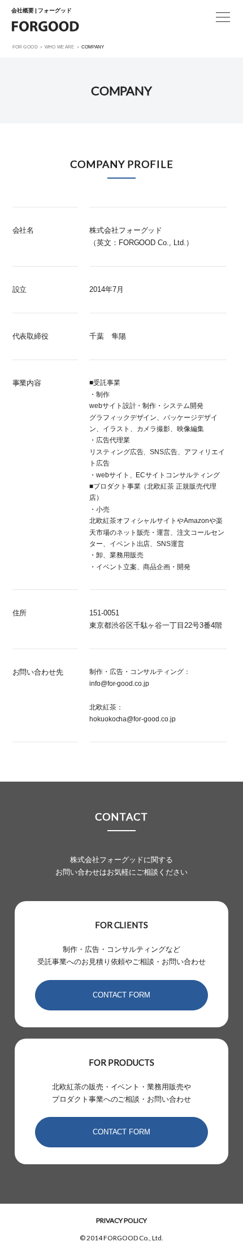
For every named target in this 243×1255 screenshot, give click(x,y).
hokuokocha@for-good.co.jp (132, 719)
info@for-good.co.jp (119, 684)
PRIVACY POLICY (121, 1220)
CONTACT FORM (122, 995)
